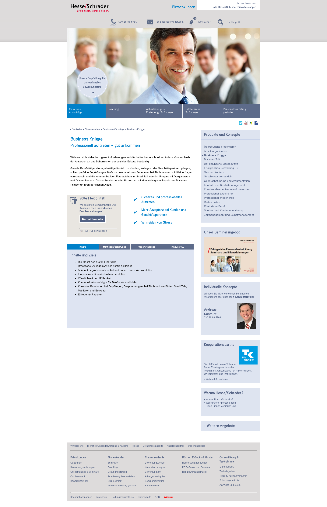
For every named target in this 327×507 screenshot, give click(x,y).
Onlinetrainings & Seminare (84, 472)
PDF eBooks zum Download (196, 467)
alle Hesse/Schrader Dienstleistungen (234, 7)
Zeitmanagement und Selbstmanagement (229, 214)
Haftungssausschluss (123, 497)
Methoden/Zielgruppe (114, 246)
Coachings (76, 462)
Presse (135, 446)
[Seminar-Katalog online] (230, 273)
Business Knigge (136, 129)
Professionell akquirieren (219, 193)
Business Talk (212, 159)
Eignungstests (227, 466)
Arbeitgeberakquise (155, 476)
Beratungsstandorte (153, 446)
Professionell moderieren (219, 197)
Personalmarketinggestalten (234, 110)
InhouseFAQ (177, 246)
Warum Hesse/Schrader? (219, 399)
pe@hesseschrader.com (170, 21)
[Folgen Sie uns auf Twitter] (240, 124)
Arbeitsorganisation (215, 151)
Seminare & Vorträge (113, 129)
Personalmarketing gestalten (122, 485)
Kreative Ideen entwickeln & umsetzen (227, 189)
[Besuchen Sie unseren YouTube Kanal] (246, 124)
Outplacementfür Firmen (193, 110)
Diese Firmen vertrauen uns (221, 406)
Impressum (101, 497)
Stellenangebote (196, 446)
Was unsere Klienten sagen (221, 402)
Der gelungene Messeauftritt (221, 163)
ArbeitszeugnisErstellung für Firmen (159, 110)
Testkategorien (227, 471)
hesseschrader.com (246, 3)
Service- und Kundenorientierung (224, 210)
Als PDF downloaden (96, 231)
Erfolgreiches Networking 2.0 (221, 167)
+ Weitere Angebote (219, 425)
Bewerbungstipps (79, 481)
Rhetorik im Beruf (214, 206)
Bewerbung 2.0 (153, 472)
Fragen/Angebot (146, 246)
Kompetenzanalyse (155, 467)
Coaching (113, 109)
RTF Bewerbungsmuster (194, 472)
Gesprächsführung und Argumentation (227, 180)
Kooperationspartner (81, 497)
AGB (157, 497)
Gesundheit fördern (118, 472)
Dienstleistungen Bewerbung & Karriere (107, 446)
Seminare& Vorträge (76, 110)
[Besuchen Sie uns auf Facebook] (256, 124)
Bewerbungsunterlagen (82, 467)
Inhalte (82, 246)
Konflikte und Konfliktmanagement (224, 185)
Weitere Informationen (217, 379)
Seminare (113, 462)
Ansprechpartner (175, 446)
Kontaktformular (92, 218)
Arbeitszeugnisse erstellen (121, 476)
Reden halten (212, 202)
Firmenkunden (92, 129)
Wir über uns (76, 446)
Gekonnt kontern (214, 172)
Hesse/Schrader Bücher (194, 462)
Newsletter (204, 21)
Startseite (77, 129)
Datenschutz (144, 497)
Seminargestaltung (154, 481)
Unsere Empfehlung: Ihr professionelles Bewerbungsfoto (92, 82)
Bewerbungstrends (154, 462)
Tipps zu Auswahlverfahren (233, 476)
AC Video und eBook (230, 485)
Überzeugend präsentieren (220, 146)
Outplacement (77, 476)
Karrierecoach (152, 485)
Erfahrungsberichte (229, 480)
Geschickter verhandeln (218, 176)
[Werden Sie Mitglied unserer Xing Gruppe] (251, 124)
